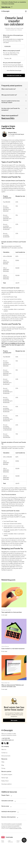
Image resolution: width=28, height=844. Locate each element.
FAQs (2, 762)
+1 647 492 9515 (5, 738)
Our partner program (6, 774)
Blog (2, 765)
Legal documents (10, 841)
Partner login (4, 777)
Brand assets (2, 841)
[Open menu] (26, 11)
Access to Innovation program (16, 828)
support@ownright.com (7, 740)
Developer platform (6, 784)
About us (3, 749)
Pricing (3, 768)
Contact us (4, 752)
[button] (23, 840)
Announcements (5, 756)
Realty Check (5, 781)
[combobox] (14, 58)
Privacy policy (18, 841)
